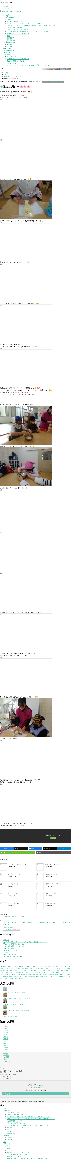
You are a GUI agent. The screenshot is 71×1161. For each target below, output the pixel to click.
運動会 (13, 978)
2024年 (5, 1030)
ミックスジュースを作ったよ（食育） (18, 864)
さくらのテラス (12, 57)
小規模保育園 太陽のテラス (15, 27)
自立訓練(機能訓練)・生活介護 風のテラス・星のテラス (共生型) (28, 32)
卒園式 (43, 974)
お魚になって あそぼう (15, 884)
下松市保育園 (11, 974)
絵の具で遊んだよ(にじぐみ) (52, 864)
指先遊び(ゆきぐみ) (50, 903)
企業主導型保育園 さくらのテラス (17, 30)
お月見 (11, 966)
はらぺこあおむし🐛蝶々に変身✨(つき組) (16, 1010)
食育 (16, 978)
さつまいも (30, 966)
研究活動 (9, 46)
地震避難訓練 (52, 974)
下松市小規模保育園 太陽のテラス (14, 944)
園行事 (47, 974)
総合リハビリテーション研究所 (59, 922)
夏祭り (57, 974)
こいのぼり (16, 966)
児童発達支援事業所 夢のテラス (17, 21)
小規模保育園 (4, 976)
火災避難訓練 (38, 976)
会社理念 (9, 44)
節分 (45, 976)
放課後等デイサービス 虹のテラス (18, 34)
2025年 (5, 1028)
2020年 (5, 1039)
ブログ (5, 1063)
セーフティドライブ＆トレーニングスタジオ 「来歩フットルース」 (28, 23)
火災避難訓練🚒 (8, 928)
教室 (8, 36)
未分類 (5, 952)
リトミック (13, 968)
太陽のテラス (11, 55)
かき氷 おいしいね (50, 893)
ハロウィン (7, 968)
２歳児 (23, 978)
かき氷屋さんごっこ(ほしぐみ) (53, 884)
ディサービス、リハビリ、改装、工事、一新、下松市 (52, 966)
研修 (4, 1059)
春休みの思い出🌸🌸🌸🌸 (11, 930)
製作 (6, 978)
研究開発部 (10, 38)
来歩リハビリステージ (14, 19)
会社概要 (6, 1057)
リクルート (6, 1061)
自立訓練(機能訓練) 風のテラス (17, 61)
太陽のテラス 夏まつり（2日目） (14, 1004)
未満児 (29, 976)
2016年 (5, 1047)
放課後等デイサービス (34, 922)
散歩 (26, 976)
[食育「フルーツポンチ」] (5, 1014)
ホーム (5, 6)
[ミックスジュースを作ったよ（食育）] (5, 990)
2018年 (5, 1043)
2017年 (5, 1045)
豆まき (9, 978)
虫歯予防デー (65, 976)
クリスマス (36, 966)
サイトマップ (7, 8)
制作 (40, 974)
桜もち (47, 922)
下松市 (25, 922)
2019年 (5, 1041)
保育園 (37, 974)
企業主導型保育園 (30, 974)
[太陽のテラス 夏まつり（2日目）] (5, 1002)
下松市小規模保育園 (20, 974)
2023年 (5, 1033)
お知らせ (6, 940)
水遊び (33, 976)
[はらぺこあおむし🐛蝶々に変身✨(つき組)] (5, 1008)
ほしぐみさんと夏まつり (15, 903)
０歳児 (19, 978)
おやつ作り (6, 922)
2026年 (5, 1026)
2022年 (5, 1035)
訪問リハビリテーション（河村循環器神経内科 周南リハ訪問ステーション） (31, 25)
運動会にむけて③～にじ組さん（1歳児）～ (17, 998)
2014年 (5, 1049)
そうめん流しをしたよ (14, 893)
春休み (43, 922)
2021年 (5, 1037)
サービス (6, 1055)
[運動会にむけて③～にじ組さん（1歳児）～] (5, 996)
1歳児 (1, 966)
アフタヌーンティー (16, 922)
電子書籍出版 (12, 40)
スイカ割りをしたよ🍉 (51, 874)
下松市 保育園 (24, 968)
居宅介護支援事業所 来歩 (11, 948)
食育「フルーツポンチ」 (15, 874)
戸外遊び (11, 976)
